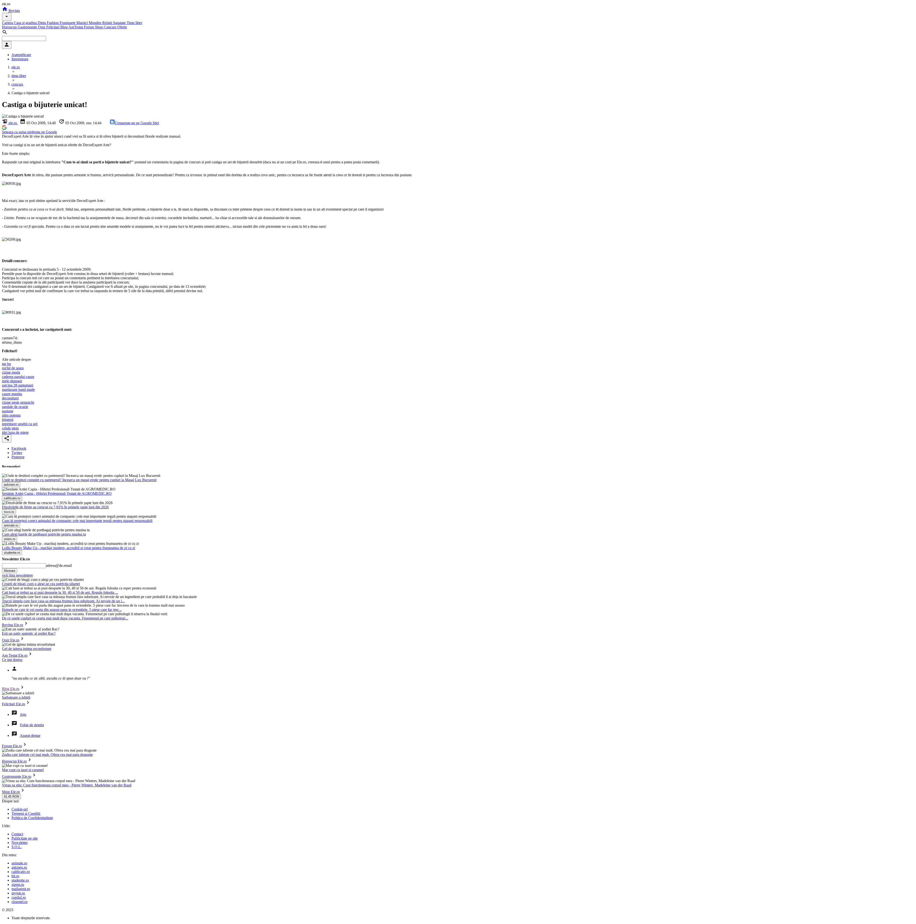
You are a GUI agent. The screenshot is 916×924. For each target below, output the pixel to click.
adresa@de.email (59, 565)
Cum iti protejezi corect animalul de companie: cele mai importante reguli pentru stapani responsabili (77, 521)
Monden (95, 23)
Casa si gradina (26, 23)
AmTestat (76, 27)
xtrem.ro (17, 885)
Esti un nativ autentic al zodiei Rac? (29, 633)
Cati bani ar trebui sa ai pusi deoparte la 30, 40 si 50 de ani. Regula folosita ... (60, 592)
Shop (99, 27)
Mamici (82, 23)
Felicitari (53, 27)
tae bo (6, 364)
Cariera (8, 23)
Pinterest (17, 457)
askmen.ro (19, 867)
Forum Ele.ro (12, 746)
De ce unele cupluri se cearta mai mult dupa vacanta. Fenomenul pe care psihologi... (65, 618)
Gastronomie (28, 27)
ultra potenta (11, 415)
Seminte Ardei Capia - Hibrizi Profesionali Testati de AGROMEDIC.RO (57, 493)
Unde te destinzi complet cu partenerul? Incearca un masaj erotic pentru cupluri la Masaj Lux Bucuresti (79, 480)
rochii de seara (13, 368)
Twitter (16, 453)
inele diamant (12, 381)
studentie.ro (20, 880)
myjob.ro (18, 893)
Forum (89, 27)
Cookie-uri (19, 809)
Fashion (53, 23)
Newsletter (19, 843)
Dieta (42, 23)
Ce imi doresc (12, 660)
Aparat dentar (30, 735)
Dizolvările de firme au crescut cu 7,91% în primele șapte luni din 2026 (55, 507)
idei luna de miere (15, 432)
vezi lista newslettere (17, 575)
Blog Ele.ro (10, 689)
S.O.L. (16, 847)
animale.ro (19, 863)
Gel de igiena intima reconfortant (26, 649)
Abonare (9, 571)
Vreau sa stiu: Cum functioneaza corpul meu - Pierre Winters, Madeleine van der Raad (66, 785)
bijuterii (7, 420)
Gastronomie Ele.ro (16, 776)
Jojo (23, 714)
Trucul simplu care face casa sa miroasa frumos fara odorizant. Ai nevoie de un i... (63, 601)
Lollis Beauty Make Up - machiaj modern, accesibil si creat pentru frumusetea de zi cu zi (68, 548)
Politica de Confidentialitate (32, 818)
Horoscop (10, 27)
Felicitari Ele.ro (13, 704)
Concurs (110, 27)
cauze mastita (12, 394)
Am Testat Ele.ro (14, 655)
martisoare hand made (18, 389)
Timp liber (134, 23)
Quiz (42, 27)
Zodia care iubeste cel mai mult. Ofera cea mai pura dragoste (47, 755)
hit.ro (15, 876)
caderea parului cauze (18, 377)
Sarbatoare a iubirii (16, 697)
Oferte (122, 27)
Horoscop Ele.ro (14, 761)
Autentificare (21, 55)
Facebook (18, 448)
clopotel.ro (19, 902)
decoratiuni (10, 398)
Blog (64, 27)
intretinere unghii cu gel (19, 424)
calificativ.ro (20, 872)
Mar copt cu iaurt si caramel (23, 770)
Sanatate (120, 23)
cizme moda (11, 372)
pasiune (7, 411)
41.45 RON (11, 796)
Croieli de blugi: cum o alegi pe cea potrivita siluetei (41, 584)
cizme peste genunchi (18, 402)
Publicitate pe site (24, 838)
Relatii (107, 23)
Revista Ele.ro (12, 625)
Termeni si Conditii (25, 813)
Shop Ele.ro (11, 792)
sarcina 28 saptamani (17, 385)
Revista (14, 11)
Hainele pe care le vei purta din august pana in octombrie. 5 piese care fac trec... (62, 610)
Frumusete (68, 23)
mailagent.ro (20, 889)
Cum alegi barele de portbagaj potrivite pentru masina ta (44, 534)
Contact (17, 834)
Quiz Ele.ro (10, 640)
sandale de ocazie (15, 407)
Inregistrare (19, 59)
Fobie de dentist (32, 725)
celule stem (10, 428)
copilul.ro (18, 897)
